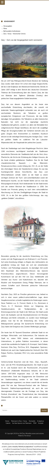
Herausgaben (7, 26)
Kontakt (40, 423)
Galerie (8, 423)
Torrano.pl (27, 435)
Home (7, 421)
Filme (5, 28)
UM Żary (22, 433)
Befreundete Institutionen (11, 31)
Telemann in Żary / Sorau (19, 421)
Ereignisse (40, 421)
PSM (34, 423)
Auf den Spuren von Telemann (21, 423)
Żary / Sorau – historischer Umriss (14, 34)
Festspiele (32, 421)
